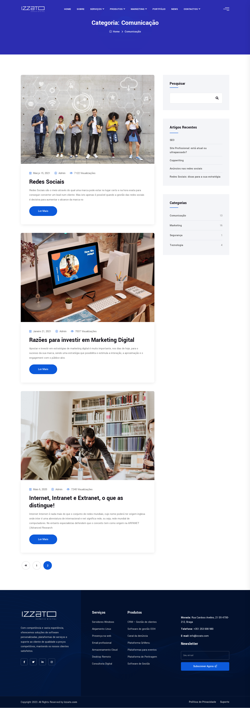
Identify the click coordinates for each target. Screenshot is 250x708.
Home (67, 9)
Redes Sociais (46, 182)
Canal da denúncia (138, 636)
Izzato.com (70, 702)
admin (61, 173)
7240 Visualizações (81, 489)
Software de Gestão (139, 664)
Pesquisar (177, 83)
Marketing (137, 9)
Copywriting (177, 160)
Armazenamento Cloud (105, 650)
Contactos (191, 9)
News (174, 9)
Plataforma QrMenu (139, 643)
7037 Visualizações (85, 331)
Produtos (116, 9)
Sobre (80, 9)
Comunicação (178, 215)
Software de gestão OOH (141, 629)
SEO (172, 140)
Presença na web (101, 636)
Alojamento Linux (101, 629)
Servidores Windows (103, 622)
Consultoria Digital (102, 664)
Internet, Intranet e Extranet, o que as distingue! (76, 501)
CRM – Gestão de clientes (142, 622)
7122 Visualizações (84, 173)
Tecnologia (176, 245)
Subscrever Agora (203, 666)
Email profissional (101, 643)
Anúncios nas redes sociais (186, 168)
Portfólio (159, 9)
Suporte (224, 702)
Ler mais (43, 211)
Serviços (96, 9)
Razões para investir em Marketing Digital (81, 340)
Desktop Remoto (101, 657)
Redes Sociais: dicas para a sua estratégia (195, 177)
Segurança (176, 235)
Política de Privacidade (202, 702)
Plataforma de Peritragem (142, 657)
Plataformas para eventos (142, 650)
